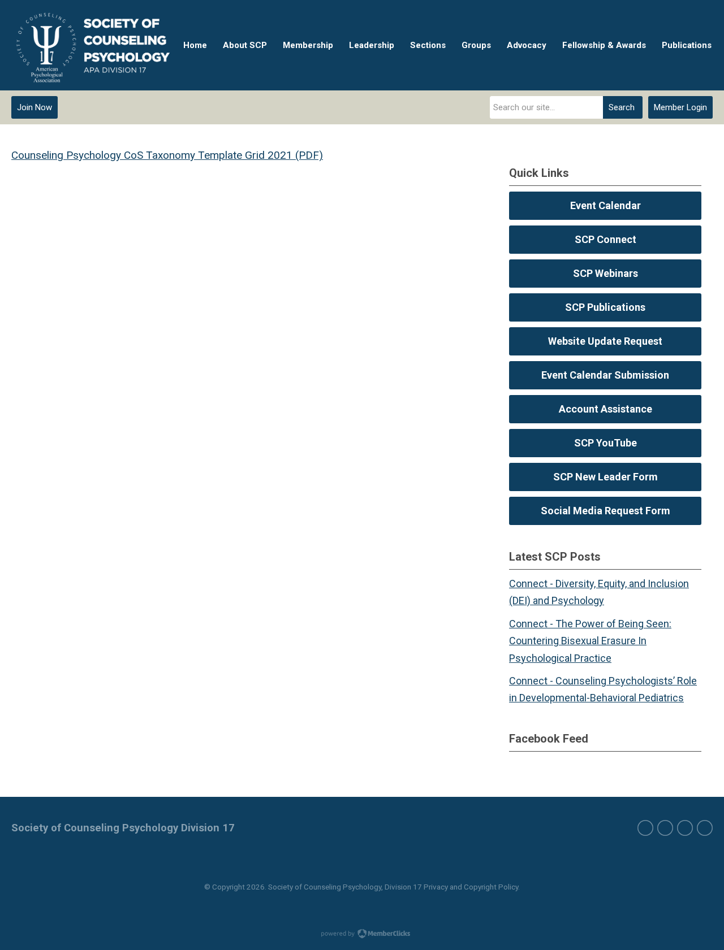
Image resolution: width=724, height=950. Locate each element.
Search (622, 107)
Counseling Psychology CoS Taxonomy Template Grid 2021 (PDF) (167, 155)
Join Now (34, 107)
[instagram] (685, 828)
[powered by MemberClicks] (362, 934)
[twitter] (665, 828)
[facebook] (645, 828)
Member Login (680, 107)
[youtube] (705, 828)
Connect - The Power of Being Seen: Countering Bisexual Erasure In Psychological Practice (590, 641)
